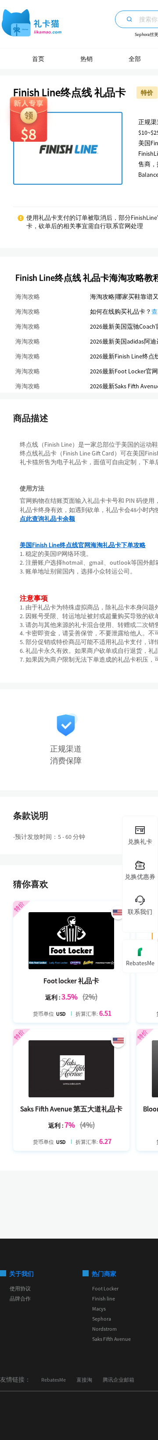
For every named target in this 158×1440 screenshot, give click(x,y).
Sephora (101, 1318)
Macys (99, 1308)
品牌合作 (20, 1298)
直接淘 (84, 1379)
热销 (86, 59)
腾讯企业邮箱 (118, 1379)
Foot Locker (105, 1288)
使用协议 (20, 1288)
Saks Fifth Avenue (111, 1339)
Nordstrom (104, 1328)
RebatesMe (53, 1379)
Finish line (103, 1298)
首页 (38, 59)
